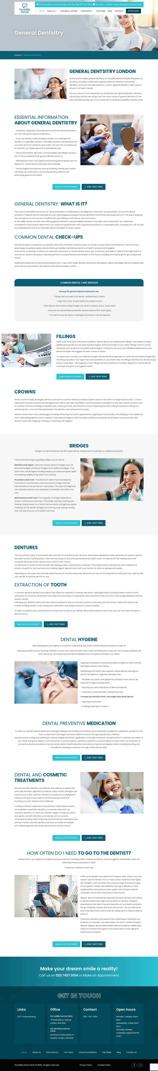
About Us (51, 11)
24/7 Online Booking (26, 1016)
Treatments (85, 11)
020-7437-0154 (90, 1016)
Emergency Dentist (69, 11)
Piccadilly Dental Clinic (24, 1065)
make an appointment (66, 187)
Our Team (69, 1052)
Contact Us (131, 1052)
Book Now (133, 11)
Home (41, 11)
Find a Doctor (52, 1052)
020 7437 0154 (85, 4)
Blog (110, 11)
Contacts (119, 11)
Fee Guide (100, 11)
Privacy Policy (86, 1065)
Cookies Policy (104, 1065)
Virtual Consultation (88, 1052)
